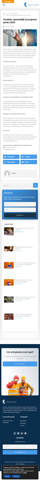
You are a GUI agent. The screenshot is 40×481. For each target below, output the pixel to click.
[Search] (35, 185)
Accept (7, 476)
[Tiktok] (21, 433)
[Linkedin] (25, 433)
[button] (4, 5)
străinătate (16, 145)
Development (13, 13)
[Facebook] (18, 433)
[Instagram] (14, 433)
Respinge (16, 476)
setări (25, 473)
